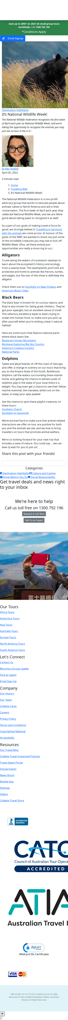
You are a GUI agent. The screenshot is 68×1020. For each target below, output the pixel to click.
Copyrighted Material (12, 731)
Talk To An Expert (34, 520)
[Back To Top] (2, 1013)
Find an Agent (8, 675)
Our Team (6, 700)
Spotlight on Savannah (15, 413)
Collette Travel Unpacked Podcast (20, 756)
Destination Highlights (15, 110)
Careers (4, 712)
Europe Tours (8, 637)
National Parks (10, 352)
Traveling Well (19, 189)
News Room (7, 775)
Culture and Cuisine (44, 473)
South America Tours (12, 650)
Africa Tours (7, 612)
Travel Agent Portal (11, 762)
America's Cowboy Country (18, 348)
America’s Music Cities (15, 290)
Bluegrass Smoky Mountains (19, 340)
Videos (4, 794)
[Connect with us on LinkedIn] (33, 602)
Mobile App (7, 781)
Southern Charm (12, 409)
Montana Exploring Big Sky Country (23, 344)
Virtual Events (8, 769)
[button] (34, 947)
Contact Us (6, 662)
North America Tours (12, 643)
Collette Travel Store (12, 800)
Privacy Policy (8, 719)
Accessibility (7, 737)
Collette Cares (8, 706)
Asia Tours (6, 625)
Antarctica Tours (10, 618)
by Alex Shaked (10, 169)
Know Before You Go (15, 477)
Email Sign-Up (8, 681)
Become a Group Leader (14, 668)
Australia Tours (9, 631)
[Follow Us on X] (30, 602)
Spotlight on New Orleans (40, 287)
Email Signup (15, 38)
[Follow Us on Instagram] (27, 602)
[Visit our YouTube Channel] (40, 602)
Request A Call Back (34, 513)
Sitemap (5, 788)
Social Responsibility (42, 477)
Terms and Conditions (13, 725)
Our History (7, 693)
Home (14, 185)
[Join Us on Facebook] (24, 602)
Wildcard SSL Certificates (34, 954)
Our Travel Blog (9, 750)
